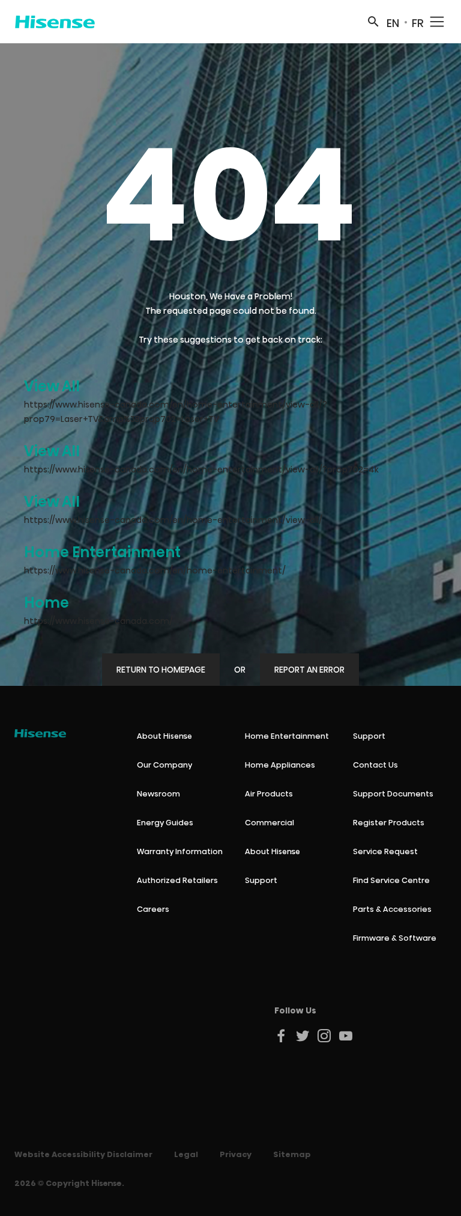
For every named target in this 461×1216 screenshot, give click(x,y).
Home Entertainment (102, 552)
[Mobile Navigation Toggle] (437, 21)
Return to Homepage (160, 670)
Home (46, 603)
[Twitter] (303, 1035)
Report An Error (309, 670)
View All (52, 386)
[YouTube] (346, 1035)
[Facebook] (281, 1035)
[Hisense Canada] (54, 21)
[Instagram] (325, 1035)
